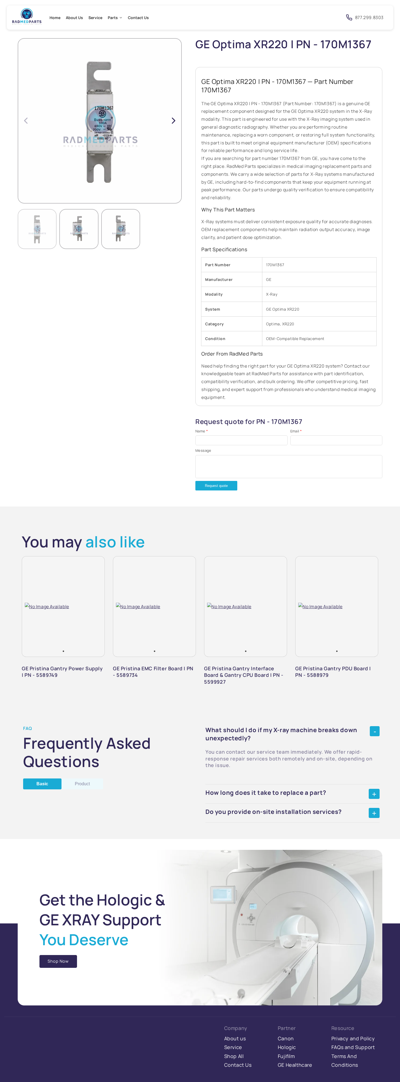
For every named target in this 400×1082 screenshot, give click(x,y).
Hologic (287, 1047)
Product (82, 783)
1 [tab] (63, 651)
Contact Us (238, 1065)
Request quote (216, 486)
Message (203, 450)
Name (201, 431)
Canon (286, 1038)
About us (235, 1038)
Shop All (234, 1056)
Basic (42, 783)
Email (296, 431)
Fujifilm (286, 1056)
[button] (173, 120)
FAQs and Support (353, 1047)
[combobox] (291, 17)
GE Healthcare (295, 1065)
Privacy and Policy (353, 1038)
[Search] (333, 17)
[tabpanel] (47, 606)
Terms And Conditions (344, 1060)
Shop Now (58, 961)
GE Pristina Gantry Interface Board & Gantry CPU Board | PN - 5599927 (244, 675)
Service (233, 1047)
